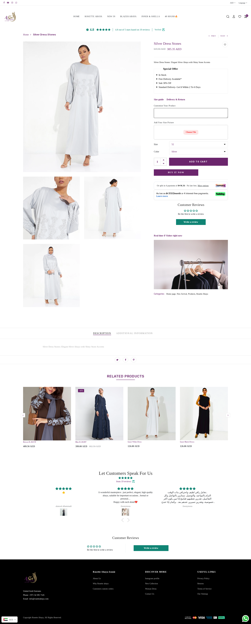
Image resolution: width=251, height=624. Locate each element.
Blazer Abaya (128, 16)
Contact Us (149, 594)
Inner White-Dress (135, 442)
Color (156, 151)
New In (111, 16)
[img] (125, 478)
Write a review (191, 222)
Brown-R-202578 (29, 442)
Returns (200, 583)
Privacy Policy (203, 578)
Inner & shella (150, 16)
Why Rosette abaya (101, 583)
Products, (192, 294)
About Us (97, 578)
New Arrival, (182, 294)
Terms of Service (204, 589)
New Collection (151, 583)
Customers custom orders (103, 589)
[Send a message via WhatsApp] (246, 619)
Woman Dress (150, 589)
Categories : (159, 294)
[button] (123, 520)
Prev (213, 36)
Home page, (171, 294)
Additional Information (134, 333)
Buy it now (176, 172)
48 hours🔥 (171, 16)
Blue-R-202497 (80, 442)
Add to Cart (198, 161)
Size (156, 144)
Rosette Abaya (93, 16)
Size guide (159, 99)
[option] (47, 420)
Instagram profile (152, 578)
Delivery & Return (176, 99)
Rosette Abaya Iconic (104, 572)
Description (102, 333)
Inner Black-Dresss (187, 442)
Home (76, 16)
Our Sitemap (202, 594)
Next (222, 36)
